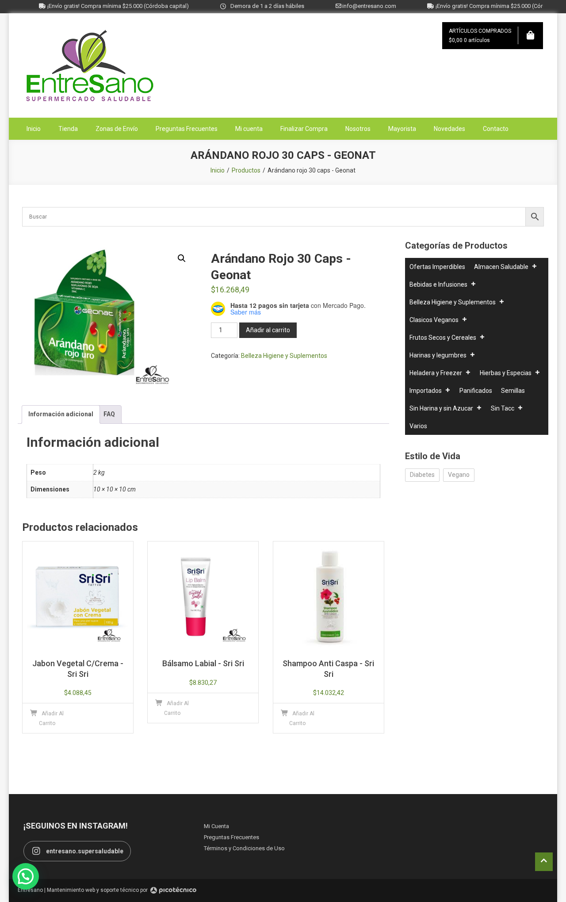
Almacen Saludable (501, 266)
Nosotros (358, 128)
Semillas (513, 390)
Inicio (34, 128)
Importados (425, 390)
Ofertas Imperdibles (437, 266)
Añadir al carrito (268, 330)
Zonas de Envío (117, 128)
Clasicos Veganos (434, 319)
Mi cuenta (249, 128)
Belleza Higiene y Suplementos (284, 355)
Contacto (496, 128)
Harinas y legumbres (438, 355)
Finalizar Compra (304, 128)
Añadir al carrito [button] (51, 718)
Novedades (449, 128)
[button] (182, 258)
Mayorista (402, 128)
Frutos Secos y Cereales (442, 337)
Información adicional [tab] (60, 414)
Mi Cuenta (216, 826)
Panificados (475, 390)
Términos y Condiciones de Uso (244, 848)
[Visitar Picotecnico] (173, 890)
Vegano (459, 474)
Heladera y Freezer (435, 372)
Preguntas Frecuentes (187, 128)
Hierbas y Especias (506, 372)
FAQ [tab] (109, 414)
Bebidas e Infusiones (438, 284)
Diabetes (422, 474)
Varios (418, 426)
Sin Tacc (502, 408)
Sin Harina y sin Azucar (441, 408)
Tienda (68, 128)
